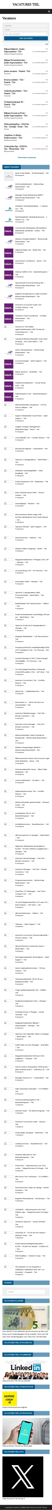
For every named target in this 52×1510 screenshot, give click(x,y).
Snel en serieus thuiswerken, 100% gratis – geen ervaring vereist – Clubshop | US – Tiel (32, 1068)
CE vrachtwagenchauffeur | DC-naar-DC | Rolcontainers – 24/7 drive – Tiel (31, 903)
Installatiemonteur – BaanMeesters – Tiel (32, 824)
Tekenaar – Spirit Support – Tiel (27, 924)
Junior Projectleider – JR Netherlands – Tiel (31, 173)
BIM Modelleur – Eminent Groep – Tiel (30, 1255)
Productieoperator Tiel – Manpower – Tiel (31, 481)
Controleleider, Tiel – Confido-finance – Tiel (32, 437)
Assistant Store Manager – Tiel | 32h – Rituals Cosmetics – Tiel (30, 725)
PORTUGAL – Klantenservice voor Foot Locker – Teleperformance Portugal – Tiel (31, 1167)
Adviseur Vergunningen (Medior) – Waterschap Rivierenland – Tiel (28, 748)
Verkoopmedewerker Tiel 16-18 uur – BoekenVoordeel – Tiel (29, 980)
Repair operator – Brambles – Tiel (28, 371)
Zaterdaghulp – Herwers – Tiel (27, 503)
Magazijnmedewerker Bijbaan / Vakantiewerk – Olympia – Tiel (27, 1024)
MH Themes (43, 1507)
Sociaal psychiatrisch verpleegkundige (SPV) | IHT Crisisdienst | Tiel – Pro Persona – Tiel (32, 648)
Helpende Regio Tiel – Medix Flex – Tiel (30, 250)
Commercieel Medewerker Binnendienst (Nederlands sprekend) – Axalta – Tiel (31, 229)
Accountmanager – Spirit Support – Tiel (30, 361)
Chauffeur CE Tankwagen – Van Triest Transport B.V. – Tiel (30, 892)
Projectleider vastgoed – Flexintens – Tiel (31, 1132)
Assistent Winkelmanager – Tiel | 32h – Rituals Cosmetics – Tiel (30, 714)
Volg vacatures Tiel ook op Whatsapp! (17, 1446)
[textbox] (26, 34)
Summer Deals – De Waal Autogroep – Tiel (32, 1110)
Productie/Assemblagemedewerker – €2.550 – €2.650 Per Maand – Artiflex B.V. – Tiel (31, 1246)
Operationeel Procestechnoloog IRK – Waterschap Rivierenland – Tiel (30, 284)
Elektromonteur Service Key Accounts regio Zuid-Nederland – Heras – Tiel (32, 759)
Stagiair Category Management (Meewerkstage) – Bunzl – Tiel (27, 428)
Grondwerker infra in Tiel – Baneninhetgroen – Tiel (25, 814)
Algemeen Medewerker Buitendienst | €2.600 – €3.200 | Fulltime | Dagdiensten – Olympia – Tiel (32, 849)
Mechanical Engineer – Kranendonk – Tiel (31, 448)
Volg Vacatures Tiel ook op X (13, 1498)
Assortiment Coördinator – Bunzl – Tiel (30, 261)
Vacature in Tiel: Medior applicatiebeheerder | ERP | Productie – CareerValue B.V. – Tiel (30, 329)
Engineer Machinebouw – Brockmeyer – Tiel (32, 1198)
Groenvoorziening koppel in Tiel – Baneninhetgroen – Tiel (28, 1101)
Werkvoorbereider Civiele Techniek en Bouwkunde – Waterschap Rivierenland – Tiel (31, 738)
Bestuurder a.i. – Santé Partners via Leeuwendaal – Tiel (29, 703)
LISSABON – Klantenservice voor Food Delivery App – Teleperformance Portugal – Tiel (32, 1212)
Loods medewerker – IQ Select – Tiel (29, 780)
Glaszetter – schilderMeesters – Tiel (29, 691)
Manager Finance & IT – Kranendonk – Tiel (31, 1077)
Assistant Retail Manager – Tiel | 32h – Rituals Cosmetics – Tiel (30, 859)
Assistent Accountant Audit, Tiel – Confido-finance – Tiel (28, 306)
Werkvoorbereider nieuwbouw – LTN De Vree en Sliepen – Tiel (30, 406)
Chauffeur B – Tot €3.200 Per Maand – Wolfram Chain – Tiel (30, 1234)
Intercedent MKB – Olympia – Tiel (28, 581)
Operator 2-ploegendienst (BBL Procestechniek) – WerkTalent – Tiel (29, 593)
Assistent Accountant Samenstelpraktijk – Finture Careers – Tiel (32, 936)
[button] (48, 11)
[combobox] (26, 33)
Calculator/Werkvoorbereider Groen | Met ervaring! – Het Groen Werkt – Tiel (31, 340)
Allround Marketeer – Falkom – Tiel (29, 913)
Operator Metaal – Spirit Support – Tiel (30, 526)
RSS (46, 44)
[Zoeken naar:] (26, 1292)
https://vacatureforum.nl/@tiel (14, 1407)
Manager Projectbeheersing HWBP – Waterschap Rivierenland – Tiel (29, 196)
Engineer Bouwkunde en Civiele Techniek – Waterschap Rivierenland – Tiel (31, 295)
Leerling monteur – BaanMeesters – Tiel (31, 1143)
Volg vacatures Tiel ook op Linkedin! (16, 1380)
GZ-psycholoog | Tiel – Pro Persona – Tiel (31, 570)
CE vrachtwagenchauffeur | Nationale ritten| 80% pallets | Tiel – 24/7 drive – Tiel (32, 670)
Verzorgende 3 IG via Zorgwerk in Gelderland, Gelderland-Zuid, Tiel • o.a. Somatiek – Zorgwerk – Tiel (30, 1269)
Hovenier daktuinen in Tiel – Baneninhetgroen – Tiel (26, 1156)
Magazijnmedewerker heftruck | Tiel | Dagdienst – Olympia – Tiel (29, 1057)
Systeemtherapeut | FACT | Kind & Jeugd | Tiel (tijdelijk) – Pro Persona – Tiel (31, 659)
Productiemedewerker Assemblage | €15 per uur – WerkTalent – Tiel (32, 615)
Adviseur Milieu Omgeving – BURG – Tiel (31, 548)
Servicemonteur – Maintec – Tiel (28, 537)
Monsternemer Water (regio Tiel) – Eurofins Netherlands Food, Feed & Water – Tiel (31, 517)
